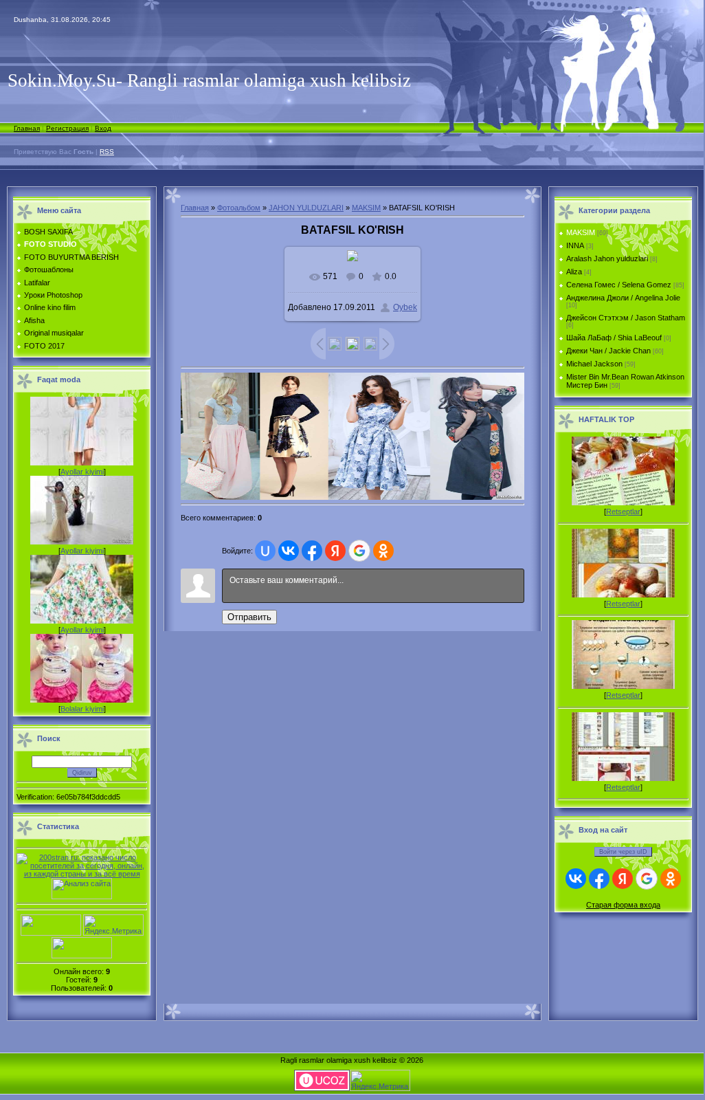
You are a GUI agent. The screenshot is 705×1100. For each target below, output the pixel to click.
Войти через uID (623, 851)
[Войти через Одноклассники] (383, 550)
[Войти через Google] (359, 551)
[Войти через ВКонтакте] (288, 550)
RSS (107, 151)
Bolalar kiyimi (82, 709)
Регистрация (67, 128)
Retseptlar (623, 511)
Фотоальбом (238, 208)
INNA (575, 245)
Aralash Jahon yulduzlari (607, 258)
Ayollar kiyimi (82, 472)
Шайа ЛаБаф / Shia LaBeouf (614, 337)
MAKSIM (366, 208)
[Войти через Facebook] (312, 550)
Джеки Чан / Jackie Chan (608, 350)
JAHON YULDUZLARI (306, 208)
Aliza (574, 271)
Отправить (249, 617)
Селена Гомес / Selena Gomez (618, 284)
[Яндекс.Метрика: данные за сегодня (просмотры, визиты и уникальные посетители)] (113, 925)
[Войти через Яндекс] (335, 550)
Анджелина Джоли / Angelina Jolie (623, 298)
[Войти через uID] (265, 550)
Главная (27, 128)
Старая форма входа (623, 905)
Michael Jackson (594, 364)
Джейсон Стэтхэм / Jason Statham (625, 318)
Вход (103, 128)
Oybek (405, 307)
